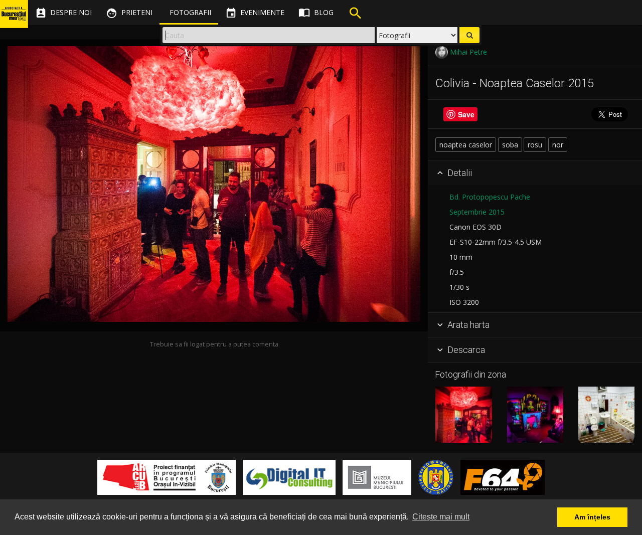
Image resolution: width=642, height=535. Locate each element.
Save (466, 114)
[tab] (535, 173)
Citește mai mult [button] (440, 516)
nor (557, 144)
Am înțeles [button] (592, 517)
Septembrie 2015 (477, 212)
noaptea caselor (465, 144)
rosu (535, 144)
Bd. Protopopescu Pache (489, 197)
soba (510, 144)
